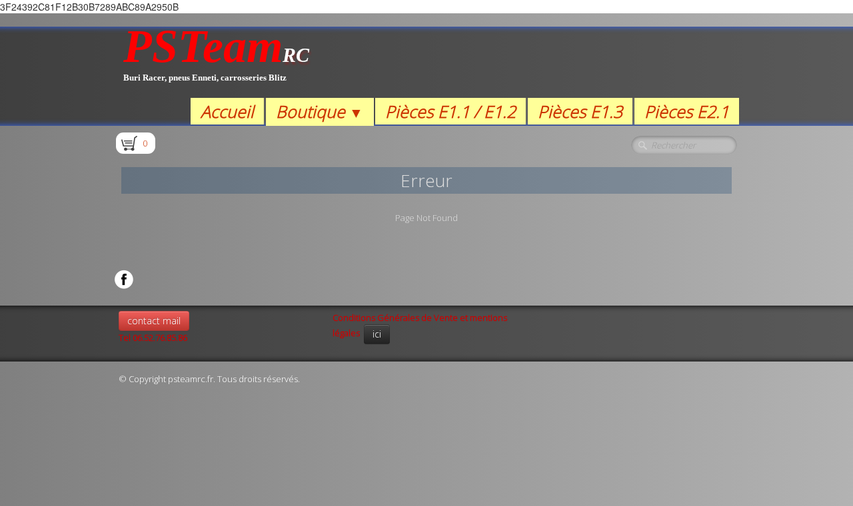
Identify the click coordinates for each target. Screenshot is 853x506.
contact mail (154, 320)
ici (377, 334)
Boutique (319, 111)
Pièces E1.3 (580, 111)
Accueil (227, 111)
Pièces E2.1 (686, 111)
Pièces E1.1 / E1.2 (450, 111)
